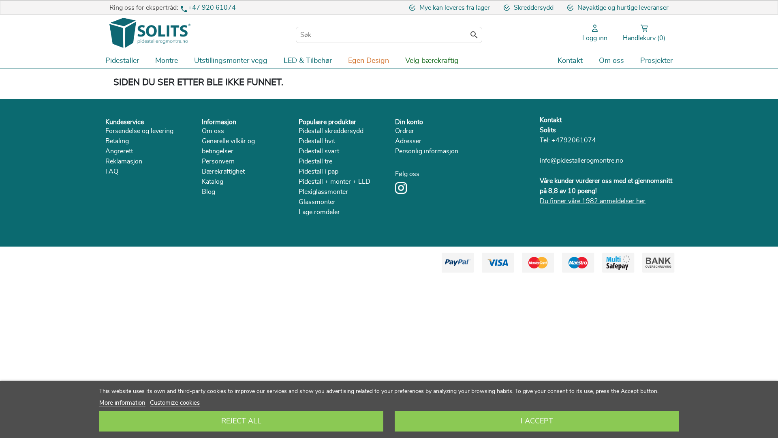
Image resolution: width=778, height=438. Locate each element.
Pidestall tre (315, 161)
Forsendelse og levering (139, 131)
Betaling (117, 141)
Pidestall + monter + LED (334, 181)
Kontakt (551, 120)
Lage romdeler (319, 212)
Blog (208, 192)
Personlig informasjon (426, 151)
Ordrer (404, 131)
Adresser (408, 141)
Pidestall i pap (318, 171)
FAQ (111, 171)
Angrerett (119, 151)
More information (122, 403)
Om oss (213, 131)
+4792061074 (573, 140)
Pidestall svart (319, 151)
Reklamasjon (123, 161)
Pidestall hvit (317, 141)
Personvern (218, 161)
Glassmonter (317, 202)
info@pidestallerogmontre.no (581, 160)
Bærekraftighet (223, 171)
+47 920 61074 (212, 7)
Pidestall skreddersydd (331, 131)
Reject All (241, 421)
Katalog (212, 181)
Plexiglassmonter (323, 192)
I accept (537, 421)
